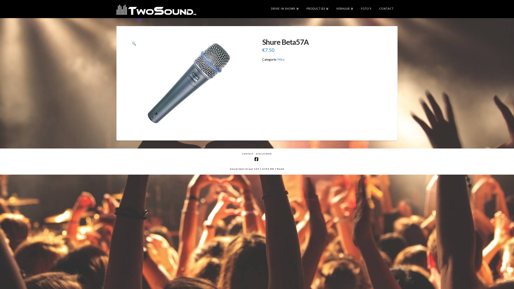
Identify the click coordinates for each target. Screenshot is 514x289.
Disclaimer (264, 154)
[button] (134, 43)
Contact (248, 154)
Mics (281, 59)
